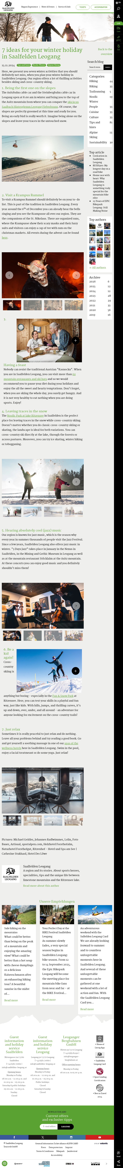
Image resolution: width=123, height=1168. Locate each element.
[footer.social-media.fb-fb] (14, 1137)
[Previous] (9, 275)
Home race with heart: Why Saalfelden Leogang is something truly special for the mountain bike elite (101, 187)
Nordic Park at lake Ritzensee (25, 416)
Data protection (56, 1147)
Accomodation (101, 7)
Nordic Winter (39, 65)
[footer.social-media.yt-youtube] (100, 1137)
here (4, 238)
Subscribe (65, 1126)
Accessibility (56, 1155)
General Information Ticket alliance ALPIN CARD (56, 1143)
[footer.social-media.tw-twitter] (42, 1137)
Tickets (83, 7)
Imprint (68, 1147)
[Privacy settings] (4, 1163)
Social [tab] (118, 1156)
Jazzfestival (72, 1151)
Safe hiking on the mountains (15, 931)
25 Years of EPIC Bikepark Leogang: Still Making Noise (101, 206)
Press (43, 1147)
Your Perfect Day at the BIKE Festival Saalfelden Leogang (56, 933)
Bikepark (60, 1151)
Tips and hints (24, 65)
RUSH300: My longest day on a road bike (101, 169)
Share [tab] (118, 1165)
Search (107, 67)
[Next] (76, 275)
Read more (11, 1001)
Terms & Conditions (45, 1151)
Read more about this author (41, 886)
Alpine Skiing (54, 65)
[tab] (118, 2)
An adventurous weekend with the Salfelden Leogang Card (94, 933)
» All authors (97, 268)
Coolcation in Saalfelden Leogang (100, 159)
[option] (43, 275)
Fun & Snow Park (62, 696)
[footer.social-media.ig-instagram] (71, 1137)
